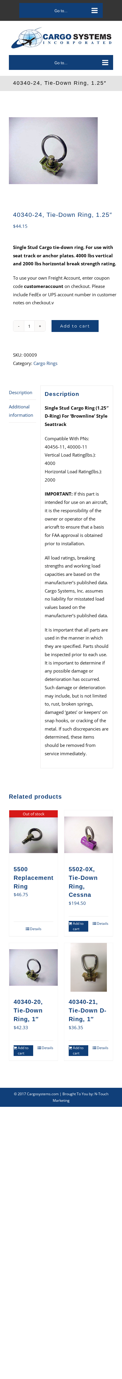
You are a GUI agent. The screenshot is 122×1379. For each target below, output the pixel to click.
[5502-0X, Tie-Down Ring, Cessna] (88, 834)
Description (20, 392)
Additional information (21, 411)
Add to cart (75, 326)
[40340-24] (61, 150)
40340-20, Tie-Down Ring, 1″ (28, 1010)
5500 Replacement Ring (34, 878)
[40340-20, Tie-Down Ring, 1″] (33, 967)
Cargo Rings (45, 363)
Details (35, 928)
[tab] (22, 393)
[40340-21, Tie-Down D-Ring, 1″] (88, 967)
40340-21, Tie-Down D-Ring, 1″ (88, 1010)
